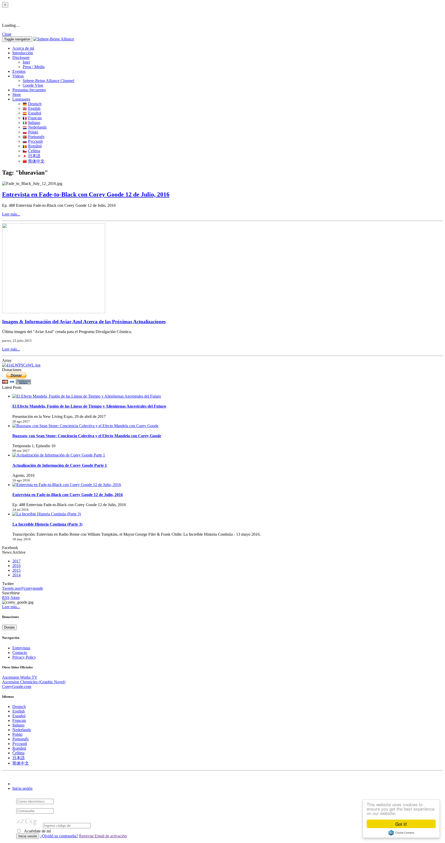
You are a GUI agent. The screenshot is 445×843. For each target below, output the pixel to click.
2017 (16, 561)
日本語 (34, 156)
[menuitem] (233, 62)
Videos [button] (18, 76)
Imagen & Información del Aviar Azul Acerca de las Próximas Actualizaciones (84, 321)
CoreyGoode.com (16, 686)
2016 (16, 565)
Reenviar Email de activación (103, 836)
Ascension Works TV (19, 677)
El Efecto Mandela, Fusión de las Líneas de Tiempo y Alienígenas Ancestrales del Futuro (89, 406)
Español (34, 113)
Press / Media (34, 67)
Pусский (35, 141)
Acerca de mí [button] (23, 48)
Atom (15, 597)
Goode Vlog (33, 85)
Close (6, 34)
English (34, 108)
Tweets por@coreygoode (22, 588)
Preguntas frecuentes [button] (29, 90)
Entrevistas (21, 648)
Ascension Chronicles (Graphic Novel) (33, 682)
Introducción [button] (22, 53)
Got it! (401, 824)
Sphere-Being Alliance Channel (48, 80)
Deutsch (34, 104)
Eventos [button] (18, 71)
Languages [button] (21, 99)
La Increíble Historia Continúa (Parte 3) (47, 524)
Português (36, 136)
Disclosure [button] (21, 57)
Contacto (19, 652)
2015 (16, 570)
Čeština (34, 151)
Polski (33, 132)
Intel (26, 62)
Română (35, 146)
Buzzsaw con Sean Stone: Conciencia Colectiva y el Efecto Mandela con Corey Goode (86, 436)
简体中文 (36, 161)
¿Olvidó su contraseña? (59, 836)
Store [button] (16, 94)
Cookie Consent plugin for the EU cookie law (401, 833)
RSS (6, 597)
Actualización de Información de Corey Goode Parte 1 (59, 465)
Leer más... (11, 214)
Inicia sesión (22, 788)
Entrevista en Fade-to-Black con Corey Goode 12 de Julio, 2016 (85, 194)
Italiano (34, 122)
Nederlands (37, 127)
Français (35, 118)
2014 (16, 575)
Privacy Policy (24, 657)
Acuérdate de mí (37, 831)
